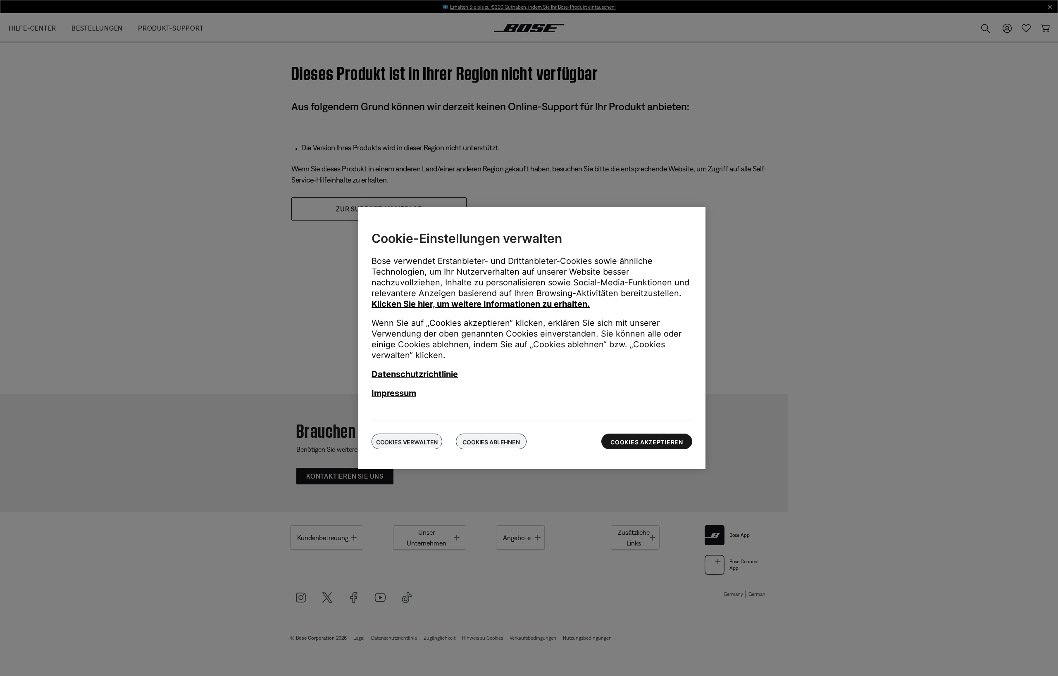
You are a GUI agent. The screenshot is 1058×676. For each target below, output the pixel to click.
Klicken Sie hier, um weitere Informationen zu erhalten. (481, 304)
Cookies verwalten (407, 442)
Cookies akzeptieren (646, 442)
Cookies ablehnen (491, 442)
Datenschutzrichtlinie (415, 374)
